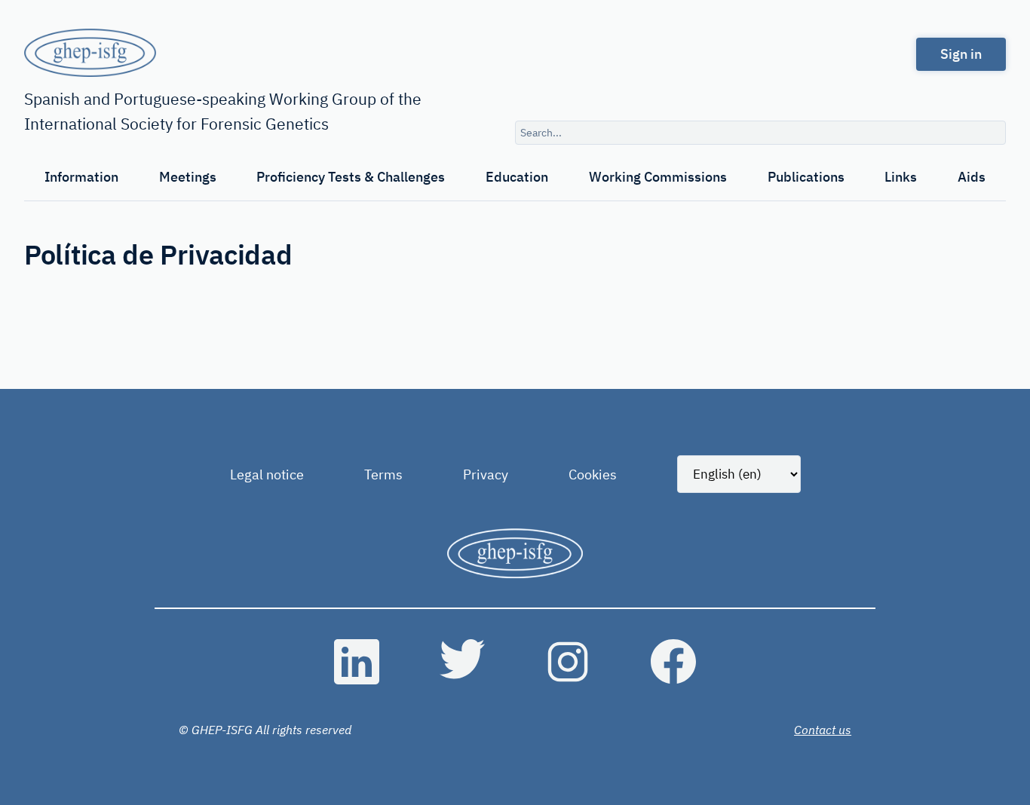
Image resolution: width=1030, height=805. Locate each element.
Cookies (593, 474)
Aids (972, 176)
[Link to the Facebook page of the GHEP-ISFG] (673, 661)
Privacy (485, 474)
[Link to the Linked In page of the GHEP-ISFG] (356, 661)
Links (900, 176)
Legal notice (267, 474)
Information (81, 176)
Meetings (187, 176)
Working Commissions (658, 176)
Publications (806, 176)
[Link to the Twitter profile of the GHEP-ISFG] (462, 661)
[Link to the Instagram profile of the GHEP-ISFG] (567, 661)
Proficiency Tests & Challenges (350, 176)
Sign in (961, 54)
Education (517, 176)
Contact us (822, 729)
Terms (383, 474)
